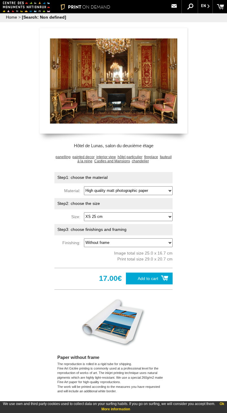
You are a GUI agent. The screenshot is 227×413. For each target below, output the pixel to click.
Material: (73, 190)
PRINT (89, 7)
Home (11, 17)
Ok (222, 404)
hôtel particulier (130, 157)
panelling (63, 157)
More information (115, 409)
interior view (106, 157)
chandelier (140, 161)
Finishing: (72, 242)
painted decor (83, 157)
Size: (77, 216)
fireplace (151, 157)
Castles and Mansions (112, 161)
